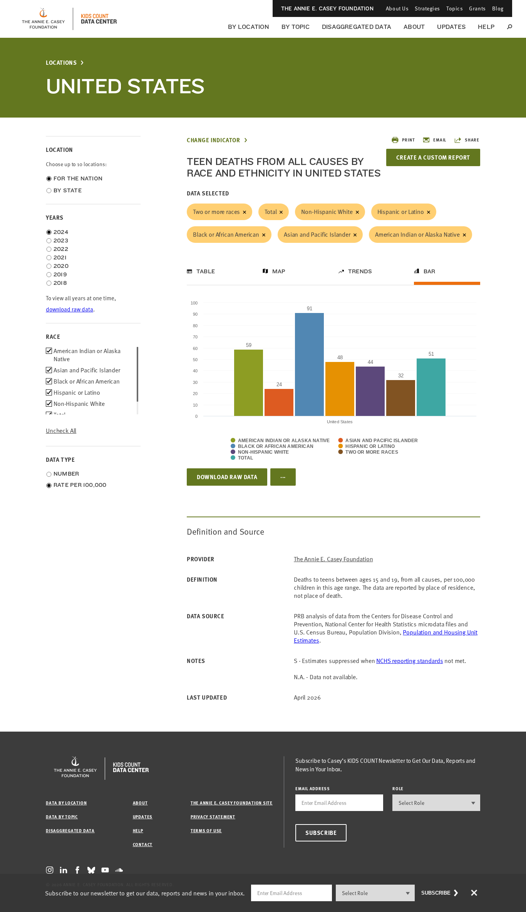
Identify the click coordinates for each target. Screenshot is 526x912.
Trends (360, 271)
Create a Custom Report (433, 157)
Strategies (427, 8)
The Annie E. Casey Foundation (327, 8)
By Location (248, 26)
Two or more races (216, 211)
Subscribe (321, 832)
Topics (454, 8)
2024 (61, 232)
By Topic (295, 26)
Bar (430, 271)
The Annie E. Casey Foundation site (232, 803)
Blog (498, 8)
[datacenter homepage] (99, 18)
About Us (397, 8)
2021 (60, 257)
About (414, 26)
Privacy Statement (213, 816)
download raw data (69, 309)
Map (279, 271)
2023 (61, 240)
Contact (142, 844)
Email (439, 140)
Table (205, 271)
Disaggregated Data (356, 26)
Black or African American (226, 234)
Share (472, 140)
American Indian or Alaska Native (417, 234)
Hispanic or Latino (400, 211)
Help (486, 26)
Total (270, 211)
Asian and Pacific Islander (317, 234)
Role (398, 788)
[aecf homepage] (43, 18)
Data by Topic (62, 816)
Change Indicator (213, 140)
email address (312, 788)
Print (408, 140)
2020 (61, 265)
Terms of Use (206, 830)
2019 (60, 274)
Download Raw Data (227, 477)
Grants (477, 8)
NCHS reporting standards (409, 660)
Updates (451, 26)
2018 (60, 282)
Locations (61, 63)
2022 (61, 249)
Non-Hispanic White (326, 211)
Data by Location (66, 803)
